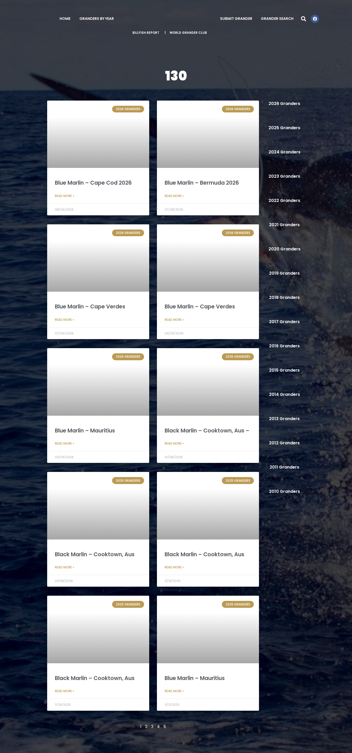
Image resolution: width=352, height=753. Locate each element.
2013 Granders (284, 419)
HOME (65, 18)
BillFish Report (145, 32)
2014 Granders (284, 394)
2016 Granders (284, 346)
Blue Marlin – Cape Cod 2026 (93, 182)
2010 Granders (284, 491)
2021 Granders (284, 225)
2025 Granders (284, 128)
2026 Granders (284, 104)
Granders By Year (96, 18)
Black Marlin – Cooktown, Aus (95, 554)
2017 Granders (284, 322)
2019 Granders (284, 273)
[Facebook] (315, 19)
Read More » (64, 196)
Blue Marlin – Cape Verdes (90, 306)
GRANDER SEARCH (277, 18)
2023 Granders (284, 176)
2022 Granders (284, 200)
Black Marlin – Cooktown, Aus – (207, 430)
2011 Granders (284, 467)
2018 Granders (284, 297)
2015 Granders (284, 370)
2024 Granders (284, 152)
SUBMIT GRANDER (236, 18)
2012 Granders (284, 443)
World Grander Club (188, 32)
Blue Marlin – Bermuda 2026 (202, 182)
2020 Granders (284, 249)
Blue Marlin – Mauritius (85, 430)
